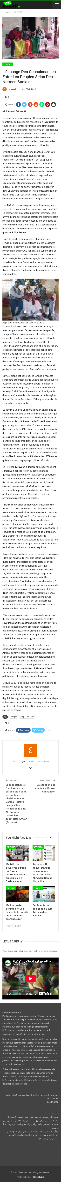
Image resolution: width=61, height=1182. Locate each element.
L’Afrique (13, 717)
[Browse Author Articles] (30, 750)
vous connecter (21, 951)
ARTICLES (38, 847)
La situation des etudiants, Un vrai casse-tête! (45, 788)
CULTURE (8, 64)
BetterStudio (38, 1177)
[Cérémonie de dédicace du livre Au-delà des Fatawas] (44, 894)
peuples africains (27, 717)
